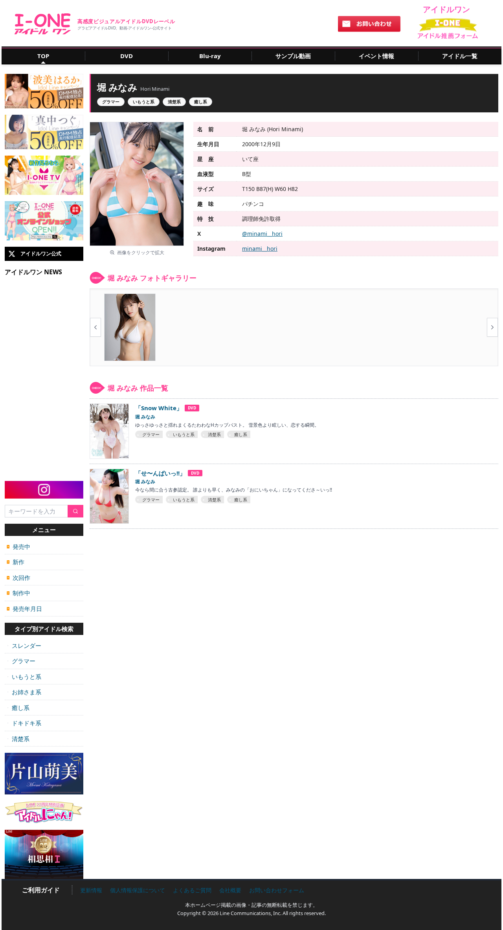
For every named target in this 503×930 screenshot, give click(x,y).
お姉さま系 (24, 692)
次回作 (18, 577)
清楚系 (18, 739)
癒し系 (18, 708)
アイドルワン (42, 24)
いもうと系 (24, 677)
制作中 (18, 593)
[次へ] (492, 327)
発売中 (18, 546)
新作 (15, 562)
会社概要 (230, 890)
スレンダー (24, 645)
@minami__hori (262, 233)
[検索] (75, 511)
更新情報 (91, 890)
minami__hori (259, 248)
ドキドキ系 (24, 723)
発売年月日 (24, 609)
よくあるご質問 (192, 890)
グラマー (21, 661)
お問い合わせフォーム (276, 890)
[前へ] (95, 327)
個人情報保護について (137, 890)
